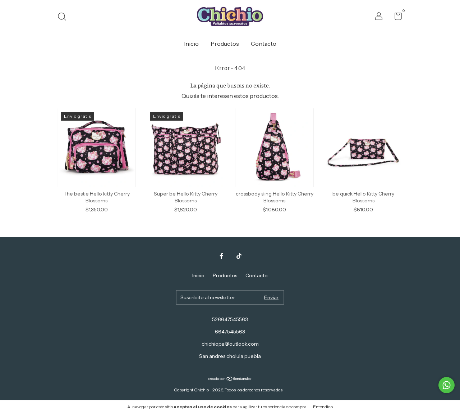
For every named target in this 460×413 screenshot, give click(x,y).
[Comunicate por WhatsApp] (446, 385)
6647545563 (230, 331)
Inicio (191, 43)
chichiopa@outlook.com (230, 344)
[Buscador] (65, 17)
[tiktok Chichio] (239, 256)
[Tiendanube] (230, 379)
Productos (225, 43)
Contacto (263, 43)
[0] (395, 17)
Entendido (323, 406)
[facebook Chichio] (221, 256)
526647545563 (230, 319)
